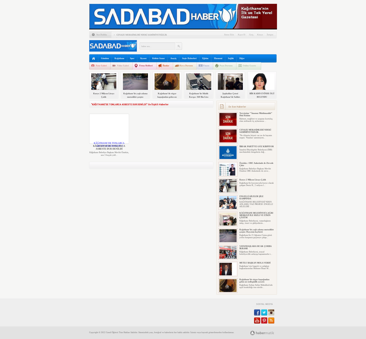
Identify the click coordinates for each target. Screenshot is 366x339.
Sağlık (231, 58)
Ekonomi (218, 58)
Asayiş (173, 58)
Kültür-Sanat (158, 58)
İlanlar (166, 65)
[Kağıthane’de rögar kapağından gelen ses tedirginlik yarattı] (228, 291)
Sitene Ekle (229, 34)
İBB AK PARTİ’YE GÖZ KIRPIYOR (256, 146)
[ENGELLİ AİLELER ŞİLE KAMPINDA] (228, 208)
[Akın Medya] (252, 333)
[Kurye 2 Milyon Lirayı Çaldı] (228, 191)
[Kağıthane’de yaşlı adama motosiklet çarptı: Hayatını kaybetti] (228, 241)
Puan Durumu (226, 65)
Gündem (105, 58)
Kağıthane (119, 58)
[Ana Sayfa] (93, 58)
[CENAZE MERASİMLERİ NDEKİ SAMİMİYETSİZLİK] (228, 141)
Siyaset (143, 58)
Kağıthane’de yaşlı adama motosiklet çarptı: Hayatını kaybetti (256, 230)
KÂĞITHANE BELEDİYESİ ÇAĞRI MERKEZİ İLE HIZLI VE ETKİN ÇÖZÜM (256, 215)
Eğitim (205, 58)
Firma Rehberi (146, 65)
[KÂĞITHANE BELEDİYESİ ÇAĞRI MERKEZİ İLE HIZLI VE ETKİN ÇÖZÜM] (228, 224)
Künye (260, 34)
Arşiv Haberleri (189, 58)
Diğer (242, 58)
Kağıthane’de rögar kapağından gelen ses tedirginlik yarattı (254, 280)
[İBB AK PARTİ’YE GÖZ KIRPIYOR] (228, 158)
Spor (132, 58)
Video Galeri (123, 65)
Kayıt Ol (241, 34)
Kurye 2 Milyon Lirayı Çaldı (252, 179)
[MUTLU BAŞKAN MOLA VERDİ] (228, 274)
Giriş (251, 34)
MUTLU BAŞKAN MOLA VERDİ (254, 263)
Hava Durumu (186, 65)
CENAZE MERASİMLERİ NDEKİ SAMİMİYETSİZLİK (141, 35)
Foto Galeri (101, 65)
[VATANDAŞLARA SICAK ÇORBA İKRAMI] (228, 258)
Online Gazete (249, 65)
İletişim (270, 34)
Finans (206, 65)
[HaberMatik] (266, 332)
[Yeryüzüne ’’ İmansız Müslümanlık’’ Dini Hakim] (228, 125)
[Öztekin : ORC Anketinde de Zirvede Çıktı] (228, 175)
